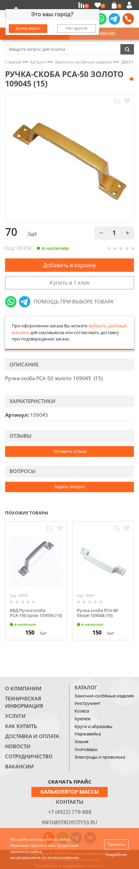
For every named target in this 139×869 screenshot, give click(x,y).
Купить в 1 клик (70, 282)
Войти (130, 5)
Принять (116, 844)
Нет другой (76, 28)
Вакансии (19, 766)
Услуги (15, 716)
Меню (106, 33)
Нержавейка (88, 734)
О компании (23, 688)
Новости (17, 746)
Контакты (69, 801)
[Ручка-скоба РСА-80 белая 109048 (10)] (103, 561)
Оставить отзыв (69, 451)
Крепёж (83, 719)
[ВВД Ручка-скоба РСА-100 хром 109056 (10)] (36, 561)
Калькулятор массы (69, 791)
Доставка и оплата (32, 736)
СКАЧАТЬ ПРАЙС (69, 781)
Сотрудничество (29, 756)
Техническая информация (24, 702)
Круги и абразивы (93, 726)
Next (131, 512)
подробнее (116, 854)
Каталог (86, 687)
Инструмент (87, 703)
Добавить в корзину (69, 265)
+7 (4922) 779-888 (69, 811)
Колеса (82, 711)
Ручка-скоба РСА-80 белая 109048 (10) (97, 613)
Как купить (21, 726)
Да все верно (28, 28)
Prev (117, 512)
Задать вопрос (69, 486)
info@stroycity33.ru (69, 822)
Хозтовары (86, 749)
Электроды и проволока (100, 757)
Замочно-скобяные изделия (104, 696)
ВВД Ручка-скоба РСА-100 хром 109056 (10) (36, 613)
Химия (81, 741)
